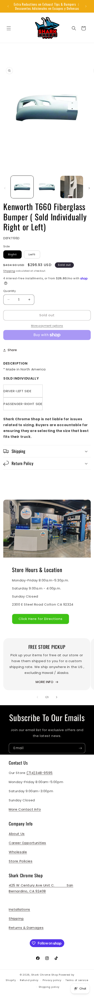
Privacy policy (52, 980)
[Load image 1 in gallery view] (22, 187)
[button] (9, 28)
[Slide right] (89, 188)
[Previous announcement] (8, 6)
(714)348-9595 (39, 772)
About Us (17, 833)
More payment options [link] (47, 326)
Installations (19, 909)
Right (15, 255)
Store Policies (20, 861)
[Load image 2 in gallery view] (47, 187)
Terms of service (76, 980)
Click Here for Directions (41, 618)
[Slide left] (5, 188)
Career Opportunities (27, 843)
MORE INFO (44, 682)
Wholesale (18, 852)
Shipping (9, 271)
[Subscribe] (80, 748)
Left (34, 255)
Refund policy (29, 980)
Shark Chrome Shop (44, 974)
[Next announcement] (86, 6)
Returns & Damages (26, 927)
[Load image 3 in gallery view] (71, 187)
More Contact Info (25, 809)
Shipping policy (49, 987)
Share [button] (12, 350)
